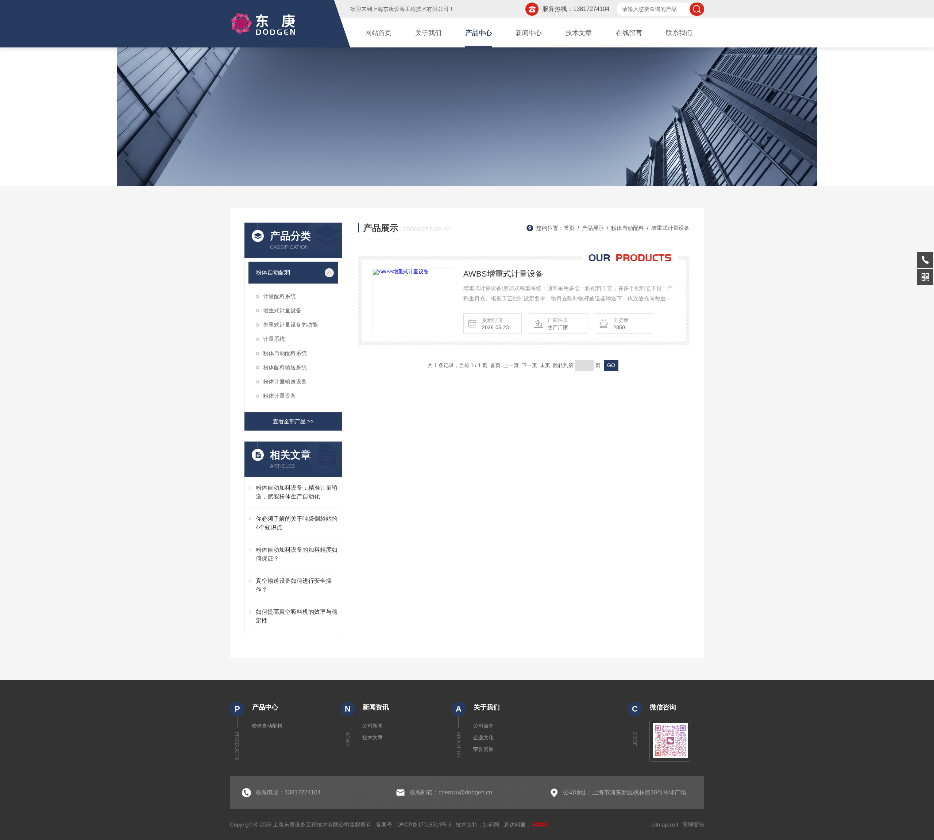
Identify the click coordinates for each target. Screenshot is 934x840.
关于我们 (428, 32)
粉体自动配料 (273, 272)
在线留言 (629, 32)
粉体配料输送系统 (285, 367)
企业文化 (483, 737)
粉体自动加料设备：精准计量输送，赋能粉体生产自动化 (296, 492)
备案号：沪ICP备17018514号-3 (413, 824)
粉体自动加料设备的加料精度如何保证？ (296, 554)
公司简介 (483, 726)
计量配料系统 (279, 296)
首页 (569, 228)
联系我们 (679, 32)
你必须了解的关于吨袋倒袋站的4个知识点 (296, 523)
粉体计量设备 (279, 396)
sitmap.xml (665, 824)
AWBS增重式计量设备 (503, 273)
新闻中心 (529, 32)
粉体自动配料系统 (285, 353)
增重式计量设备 (282, 310)
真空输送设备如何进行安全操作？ (294, 585)
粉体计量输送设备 (285, 381)
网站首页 (378, 32)
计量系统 (274, 339)
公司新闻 (372, 726)
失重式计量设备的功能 (290, 324)
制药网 (491, 824)
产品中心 (479, 32)
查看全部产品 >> (293, 421)
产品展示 (593, 228)
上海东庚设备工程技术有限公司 (410, 9)
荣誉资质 (483, 749)
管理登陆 (693, 824)
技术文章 (579, 32)
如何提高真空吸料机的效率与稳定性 (296, 616)
